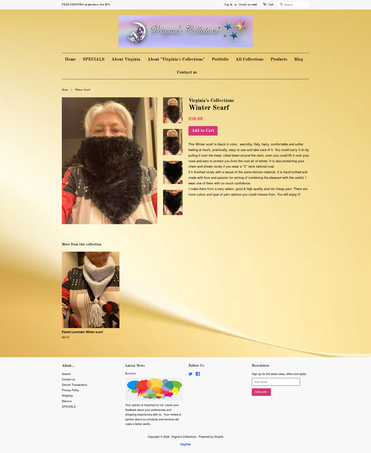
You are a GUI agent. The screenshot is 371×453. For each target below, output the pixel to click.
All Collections (250, 59)
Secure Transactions (74, 385)
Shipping (67, 395)
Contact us (187, 72)
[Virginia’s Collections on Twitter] (190, 374)
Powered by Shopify (211, 436)
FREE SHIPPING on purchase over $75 (86, 4)
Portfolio (220, 59)
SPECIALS (94, 59)
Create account (248, 4)
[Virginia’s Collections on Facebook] (198, 374)
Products (279, 59)
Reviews (130, 373)
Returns (66, 401)
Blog (298, 59)
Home (70, 59)
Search (66, 374)
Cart (271, 4)
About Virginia (125, 59)
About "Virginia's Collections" (176, 59)
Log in (228, 4)
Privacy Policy (70, 390)
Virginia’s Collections (184, 436)
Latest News (135, 365)
